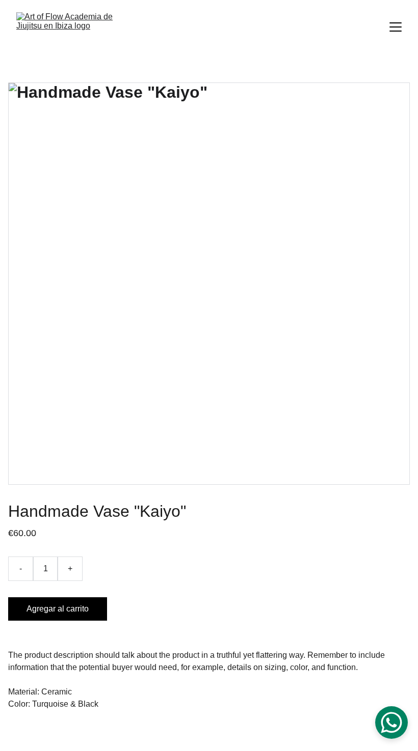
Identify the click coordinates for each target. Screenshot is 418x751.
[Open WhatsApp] (391, 722)
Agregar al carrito (58, 608)
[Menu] (395, 27)
